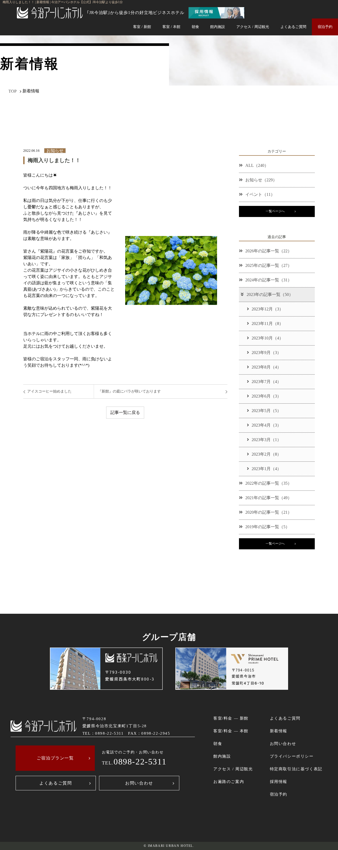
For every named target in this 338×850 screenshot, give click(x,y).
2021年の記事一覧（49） (268, 497)
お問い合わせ (139, 783)
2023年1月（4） (266, 468)
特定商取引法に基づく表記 (296, 769)
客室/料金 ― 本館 (230, 731)
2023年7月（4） (266, 381)
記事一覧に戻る (125, 412)
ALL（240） (257, 165)
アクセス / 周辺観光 (252, 27)
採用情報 (278, 781)
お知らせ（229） (261, 180)
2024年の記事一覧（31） (268, 280)
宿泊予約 (325, 27)
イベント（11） (260, 194)
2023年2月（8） (266, 454)
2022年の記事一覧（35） (268, 483)
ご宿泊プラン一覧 (55, 758)
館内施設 (217, 27)
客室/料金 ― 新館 (230, 718)
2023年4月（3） (266, 425)
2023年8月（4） (266, 367)
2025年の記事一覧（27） (268, 265)
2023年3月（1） (266, 439)
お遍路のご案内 (228, 781)
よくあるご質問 (293, 27)
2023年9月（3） (266, 352)
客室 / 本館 (171, 27)
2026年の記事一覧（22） (268, 251)
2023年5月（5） (266, 410)
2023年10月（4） (267, 338)
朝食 (195, 27)
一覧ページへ (275, 211)
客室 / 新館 (142, 27)
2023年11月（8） (267, 323)
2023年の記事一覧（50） (270, 294)
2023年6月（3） (266, 396)
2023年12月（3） (267, 309)
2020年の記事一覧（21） (268, 512)
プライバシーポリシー (292, 756)
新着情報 (278, 731)
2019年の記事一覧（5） (267, 527)
